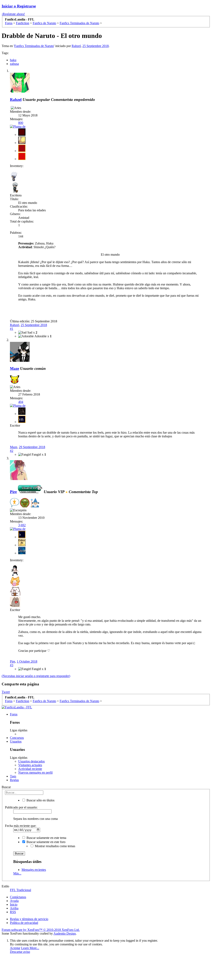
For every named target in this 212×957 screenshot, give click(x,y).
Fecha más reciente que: (20, 826)
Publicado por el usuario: (21, 807)
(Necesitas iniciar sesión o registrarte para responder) (36, 676)
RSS (13, 912)
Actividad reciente (30, 769)
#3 (11, 665)
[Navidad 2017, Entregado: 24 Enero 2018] (24, 503)
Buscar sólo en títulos (40, 800)
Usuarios (16, 741)
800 (20, 123)
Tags (13, 776)
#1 (11, 328)
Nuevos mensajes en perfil (35, 772)
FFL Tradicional (20, 890)
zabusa (14, 63)
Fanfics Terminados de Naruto (34, 46)
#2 (11, 450)
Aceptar (15, 948)
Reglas (14, 780)
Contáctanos (18, 897)
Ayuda (14, 901)
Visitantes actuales (30, 765)
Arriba (14, 908)
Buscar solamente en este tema (46, 838)
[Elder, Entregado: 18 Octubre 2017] (35, 503)
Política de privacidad (24, 922)
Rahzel (76, 46)
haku (13, 60)
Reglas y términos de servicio (29, 919)
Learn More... (30, 948)
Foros (13, 714)
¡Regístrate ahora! (13, 14)
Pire (12, 661)
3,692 (22, 525)
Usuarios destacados (31, 761)
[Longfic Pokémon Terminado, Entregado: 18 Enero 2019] (14, 380)
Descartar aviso (20, 951)
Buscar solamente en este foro (45, 842)
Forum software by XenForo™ (41, 930)
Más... (17, 873)
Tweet (6, 692)
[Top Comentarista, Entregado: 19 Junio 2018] (14, 503)
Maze (14, 368)
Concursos (17, 737)
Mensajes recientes (34, 869)
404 (20, 402)
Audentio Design (64, 933)
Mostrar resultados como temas (54, 846)
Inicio (13, 904)
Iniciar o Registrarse (19, 6)
